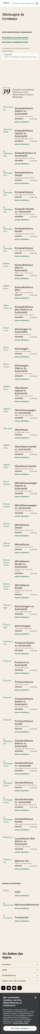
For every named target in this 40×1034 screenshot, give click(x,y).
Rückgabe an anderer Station (15, 42)
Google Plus (19, 988)
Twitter (9, 988)
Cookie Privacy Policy (20, 1023)
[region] (20, 1013)
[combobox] (20, 56)
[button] (23, 3)
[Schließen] (35, 997)
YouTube (14, 988)
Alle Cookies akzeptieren (20, 1028)
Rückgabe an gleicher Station (15, 38)
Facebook (3, 988)
